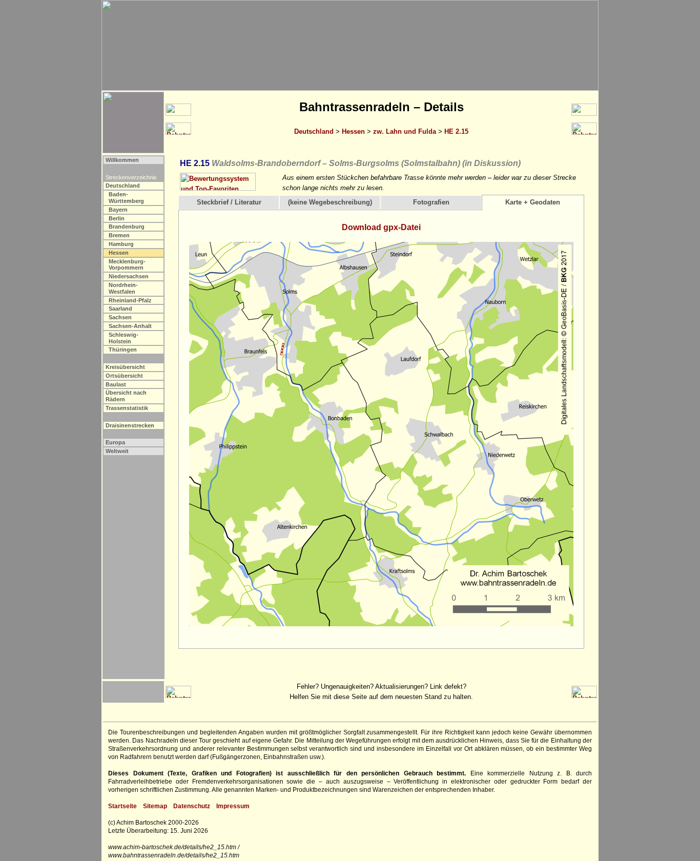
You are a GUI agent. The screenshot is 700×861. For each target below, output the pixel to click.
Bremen (119, 235)
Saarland (120, 308)
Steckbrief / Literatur (229, 202)
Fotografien (431, 202)
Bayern (118, 210)
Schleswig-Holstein (123, 338)
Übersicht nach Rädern (126, 395)
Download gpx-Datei (381, 227)
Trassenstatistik (127, 408)
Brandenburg (127, 226)
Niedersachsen (129, 276)
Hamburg (121, 244)
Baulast (116, 384)
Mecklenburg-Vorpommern (127, 264)
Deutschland (314, 131)
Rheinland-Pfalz (130, 300)
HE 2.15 (456, 131)
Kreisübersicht (125, 367)
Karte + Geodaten (532, 202)
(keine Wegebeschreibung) (330, 202)
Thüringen (123, 349)
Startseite (122, 806)
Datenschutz (191, 806)
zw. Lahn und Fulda (404, 131)
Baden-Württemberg (126, 197)
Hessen (353, 131)
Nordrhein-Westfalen (123, 288)
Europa (115, 442)
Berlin (117, 218)
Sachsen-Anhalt (130, 326)
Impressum (233, 806)
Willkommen (122, 160)
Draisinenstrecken (130, 425)
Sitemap (155, 806)
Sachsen (120, 317)
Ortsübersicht (124, 376)
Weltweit (117, 451)
